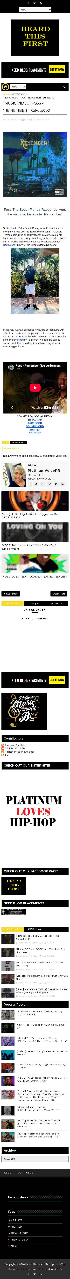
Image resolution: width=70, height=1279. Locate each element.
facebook (57, 603)
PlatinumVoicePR (15, 748)
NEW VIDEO (18, 94)
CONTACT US (25, 1172)
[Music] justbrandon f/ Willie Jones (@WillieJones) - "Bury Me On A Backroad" (39, 1123)
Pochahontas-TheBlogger (19, 751)
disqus (34, 603)
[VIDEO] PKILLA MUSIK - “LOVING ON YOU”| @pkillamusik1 (28, 547)
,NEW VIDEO (42, 119)
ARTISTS (16, 1220)
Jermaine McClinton (16, 745)
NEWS (15, 1246)
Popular (35, 929)
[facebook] (28, 3)
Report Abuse (17, 1188)
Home (6, 94)
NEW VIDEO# (19, 442)
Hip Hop (16, 1226)
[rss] (40, 3)
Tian (7, 755)
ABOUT (8, 1172)
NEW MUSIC (19, 1233)
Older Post (59, 593)
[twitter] (34, 3)
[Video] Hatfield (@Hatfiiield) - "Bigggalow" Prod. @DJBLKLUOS (31, 516)
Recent (12, 929)
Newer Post (10, 593)
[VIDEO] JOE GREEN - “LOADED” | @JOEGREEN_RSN (34, 576)
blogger (12, 603)
